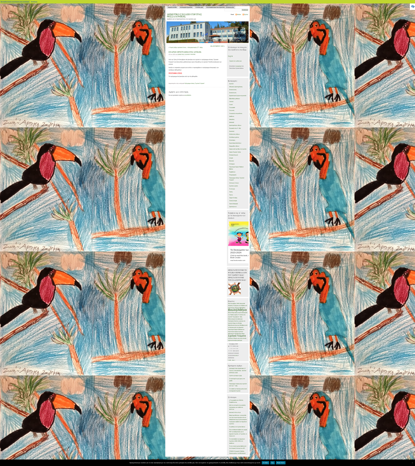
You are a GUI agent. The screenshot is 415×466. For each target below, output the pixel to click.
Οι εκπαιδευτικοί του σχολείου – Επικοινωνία (220, 7)
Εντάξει (265, 463)
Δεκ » (233, 360)
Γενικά (231, 104)
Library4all (242, 303)
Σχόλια (246, 14)
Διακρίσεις (231, 119)
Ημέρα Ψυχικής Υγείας (235, 152)
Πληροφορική (232, 174)
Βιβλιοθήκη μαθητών (234, 98)
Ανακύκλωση (232, 92)
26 (236, 355)
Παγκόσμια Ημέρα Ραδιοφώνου (236, 329)
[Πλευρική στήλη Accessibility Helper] (412, 6)
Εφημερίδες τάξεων (234, 146)
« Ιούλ (229, 360)
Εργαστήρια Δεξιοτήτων (235, 143)
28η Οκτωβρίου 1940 (233, 303)
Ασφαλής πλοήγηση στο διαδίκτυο (237, 305)
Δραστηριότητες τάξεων (235, 125)
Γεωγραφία (232, 107)
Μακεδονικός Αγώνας (233, 325)
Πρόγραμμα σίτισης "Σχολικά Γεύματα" (194, 83)
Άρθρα (239, 14)
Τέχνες (231, 194)
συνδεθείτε (188, 95)
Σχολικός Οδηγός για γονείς (235, 338)
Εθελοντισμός (231, 319)
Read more (280, 463)
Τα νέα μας (232, 189)
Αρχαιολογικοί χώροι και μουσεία (237, 95)
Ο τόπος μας (199, 7)
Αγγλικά (231, 83)
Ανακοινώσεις (232, 89)
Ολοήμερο (232, 164)
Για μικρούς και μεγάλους (235, 113)
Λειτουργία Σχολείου (186, 7)
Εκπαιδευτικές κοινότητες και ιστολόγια (15, 2)
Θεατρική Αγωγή (233, 155)
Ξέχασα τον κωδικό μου (235, 61)
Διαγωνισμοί (238, 312)
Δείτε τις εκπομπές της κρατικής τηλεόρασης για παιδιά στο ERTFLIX (237, 407)
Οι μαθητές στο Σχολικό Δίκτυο (237, 426)
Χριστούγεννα (232, 206)
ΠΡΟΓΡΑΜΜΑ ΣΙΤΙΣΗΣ (175, 73)
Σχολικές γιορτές (233, 186)
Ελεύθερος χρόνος (234, 137)
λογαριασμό (238, 66)
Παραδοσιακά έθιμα (239, 333)
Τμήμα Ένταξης (233, 197)
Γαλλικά (231, 101)
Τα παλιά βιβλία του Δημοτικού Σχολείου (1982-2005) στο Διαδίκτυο (237, 441)
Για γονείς (231, 110)
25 (235, 355)
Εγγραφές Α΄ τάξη (237, 316)
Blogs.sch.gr (245, 458)
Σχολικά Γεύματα (237, 335)
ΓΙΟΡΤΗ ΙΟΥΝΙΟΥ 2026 (235, 375)
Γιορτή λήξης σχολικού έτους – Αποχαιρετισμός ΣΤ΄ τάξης (186, 47)
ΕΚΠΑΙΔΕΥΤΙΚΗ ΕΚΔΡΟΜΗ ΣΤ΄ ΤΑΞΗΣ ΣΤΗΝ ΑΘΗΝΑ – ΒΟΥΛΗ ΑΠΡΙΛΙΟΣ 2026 (237, 370)
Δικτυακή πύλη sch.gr (235, 412)
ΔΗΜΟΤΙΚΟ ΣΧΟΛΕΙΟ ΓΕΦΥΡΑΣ (187, 54)
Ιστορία (231, 158)
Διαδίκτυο (231, 116)
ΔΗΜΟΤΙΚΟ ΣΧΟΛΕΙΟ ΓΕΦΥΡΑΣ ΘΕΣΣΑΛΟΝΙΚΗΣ (184, 15)
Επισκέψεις (232, 140)
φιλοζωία (239, 340)
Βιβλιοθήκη (242, 307)
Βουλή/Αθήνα (237, 310)
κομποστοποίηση (232, 340)
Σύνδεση (34, 2)
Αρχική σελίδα (172, 7)
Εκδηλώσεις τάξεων (234, 134)
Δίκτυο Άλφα (231, 312)
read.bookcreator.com (237, 260)
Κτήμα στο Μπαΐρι (237, 323)
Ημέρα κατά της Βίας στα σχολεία (237, 149)
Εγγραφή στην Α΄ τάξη (235, 128)
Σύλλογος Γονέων (234, 183)
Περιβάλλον (232, 172)
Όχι (272, 463)
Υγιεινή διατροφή (233, 203)
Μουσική (231, 161)
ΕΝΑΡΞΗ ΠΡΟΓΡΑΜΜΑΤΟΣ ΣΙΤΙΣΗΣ (185, 52)
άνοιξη (244, 338)
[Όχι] (412, 463)
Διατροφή (231, 122)
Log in (230, 56)
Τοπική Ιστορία (233, 200)
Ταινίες (231, 191)
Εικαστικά (231, 131)
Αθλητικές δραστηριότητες (236, 86)
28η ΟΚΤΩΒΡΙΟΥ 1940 (217, 46)
